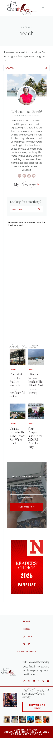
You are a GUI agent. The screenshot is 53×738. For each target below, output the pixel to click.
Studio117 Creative (28, 734)
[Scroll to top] (49, 731)
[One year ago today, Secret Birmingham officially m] (46, 719)
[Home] (22, 27)
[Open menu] (43, 8)
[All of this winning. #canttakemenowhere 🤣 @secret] (14, 719)
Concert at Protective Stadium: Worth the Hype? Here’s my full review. (17, 385)
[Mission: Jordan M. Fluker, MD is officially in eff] (7, 719)
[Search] (38, 209)
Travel (13, 369)
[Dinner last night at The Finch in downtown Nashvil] (38, 719)
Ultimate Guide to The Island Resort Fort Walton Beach (17, 436)
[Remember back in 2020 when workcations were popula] (30, 719)
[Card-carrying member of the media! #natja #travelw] (22, 719)
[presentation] (17, 357)
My (24, 185)
